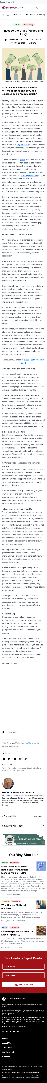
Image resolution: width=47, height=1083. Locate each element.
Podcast (6, 901)
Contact (6, 1057)
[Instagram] (18, 1031)
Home (5, 1038)
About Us (6, 1043)
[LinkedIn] (10, 1031)
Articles (16, 15)
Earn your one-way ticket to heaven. (14, 1026)
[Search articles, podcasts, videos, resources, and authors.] (37, 8)
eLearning (41, 15)
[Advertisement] (23, 690)
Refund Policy (16, 1072)
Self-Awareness (18, 770)
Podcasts (24, 15)
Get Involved (8, 1052)
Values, (11, 768)
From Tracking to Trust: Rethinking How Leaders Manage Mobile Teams (14, 869)
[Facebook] (3, 1031)
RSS (37, 1072)
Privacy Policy (6, 1072)
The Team (7, 1047)
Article (17, 25)
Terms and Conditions (28, 1072)
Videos (32, 15)
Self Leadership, (20, 768)
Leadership (28, 25)
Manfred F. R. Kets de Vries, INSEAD (26, 40)
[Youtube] (14, 1031)
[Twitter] (7, 1031)
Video (5, 927)
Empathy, (30, 768)
